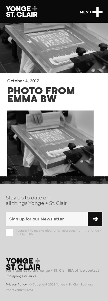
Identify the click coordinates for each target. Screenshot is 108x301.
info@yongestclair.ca (21, 276)
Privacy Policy (16, 284)
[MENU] (97, 12)
